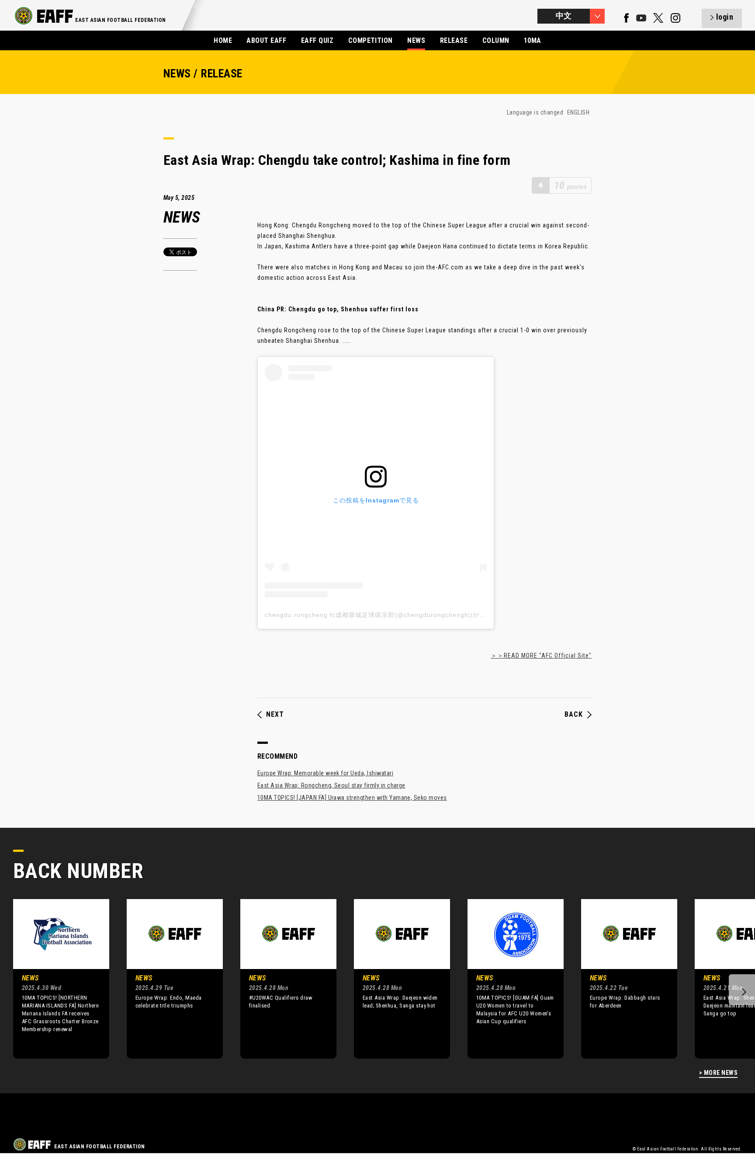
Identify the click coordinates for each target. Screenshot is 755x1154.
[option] (54, 978)
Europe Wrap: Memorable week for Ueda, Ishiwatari (325, 773)
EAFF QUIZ (317, 40)
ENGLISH (578, 112)
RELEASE (454, 40)
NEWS (416, 40)
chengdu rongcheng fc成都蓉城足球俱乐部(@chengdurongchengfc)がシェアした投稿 (395, 614)
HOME (223, 40)
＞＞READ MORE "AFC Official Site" (541, 655)
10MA (532, 40)
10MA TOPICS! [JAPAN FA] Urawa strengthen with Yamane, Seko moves (352, 797)
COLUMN (495, 40)
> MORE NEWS (718, 1073)
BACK (574, 714)
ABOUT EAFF (266, 40)
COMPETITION (370, 40)
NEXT (275, 714)
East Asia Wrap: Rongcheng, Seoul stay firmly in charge (331, 785)
